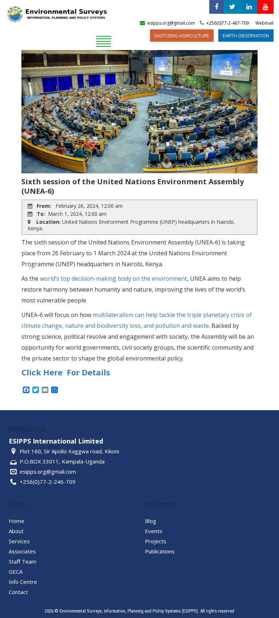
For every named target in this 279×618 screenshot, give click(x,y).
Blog (150, 520)
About (16, 531)
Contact (18, 592)
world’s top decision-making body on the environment (113, 279)
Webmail (264, 23)
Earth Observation (246, 35)
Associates (22, 551)
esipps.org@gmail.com (48, 471)
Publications (160, 551)
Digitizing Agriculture (181, 35)
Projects (155, 541)
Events (153, 531)
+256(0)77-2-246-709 (48, 481)
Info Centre (23, 581)
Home (16, 520)
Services (19, 541)
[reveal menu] (103, 40)
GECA (16, 571)
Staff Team (22, 561)
